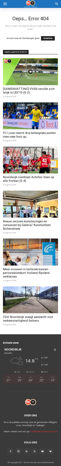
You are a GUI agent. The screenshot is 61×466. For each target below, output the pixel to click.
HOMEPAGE (48, 38)
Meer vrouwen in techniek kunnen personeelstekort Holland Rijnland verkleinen (26, 272)
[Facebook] (10, 451)
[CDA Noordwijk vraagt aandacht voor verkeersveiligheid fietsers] (30, 299)
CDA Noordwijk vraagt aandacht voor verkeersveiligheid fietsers (28, 318)
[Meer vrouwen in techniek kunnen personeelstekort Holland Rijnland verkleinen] (30, 252)
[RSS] (26, 451)
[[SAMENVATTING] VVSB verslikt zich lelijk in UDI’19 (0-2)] (30, 71)
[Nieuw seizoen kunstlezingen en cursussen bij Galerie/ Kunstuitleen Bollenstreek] (30, 204)
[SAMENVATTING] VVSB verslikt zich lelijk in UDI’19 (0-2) (29, 90)
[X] (34, 451)
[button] (5, 4)
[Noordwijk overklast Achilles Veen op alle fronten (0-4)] (30, 159)
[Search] (57, 4)
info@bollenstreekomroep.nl (43, 431)
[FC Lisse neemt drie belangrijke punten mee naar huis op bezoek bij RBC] (30, 115)
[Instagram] (18, 451)
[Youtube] (42, 451)
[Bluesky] (50, 451)
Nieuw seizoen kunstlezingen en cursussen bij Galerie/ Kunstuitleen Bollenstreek (27, 225)
